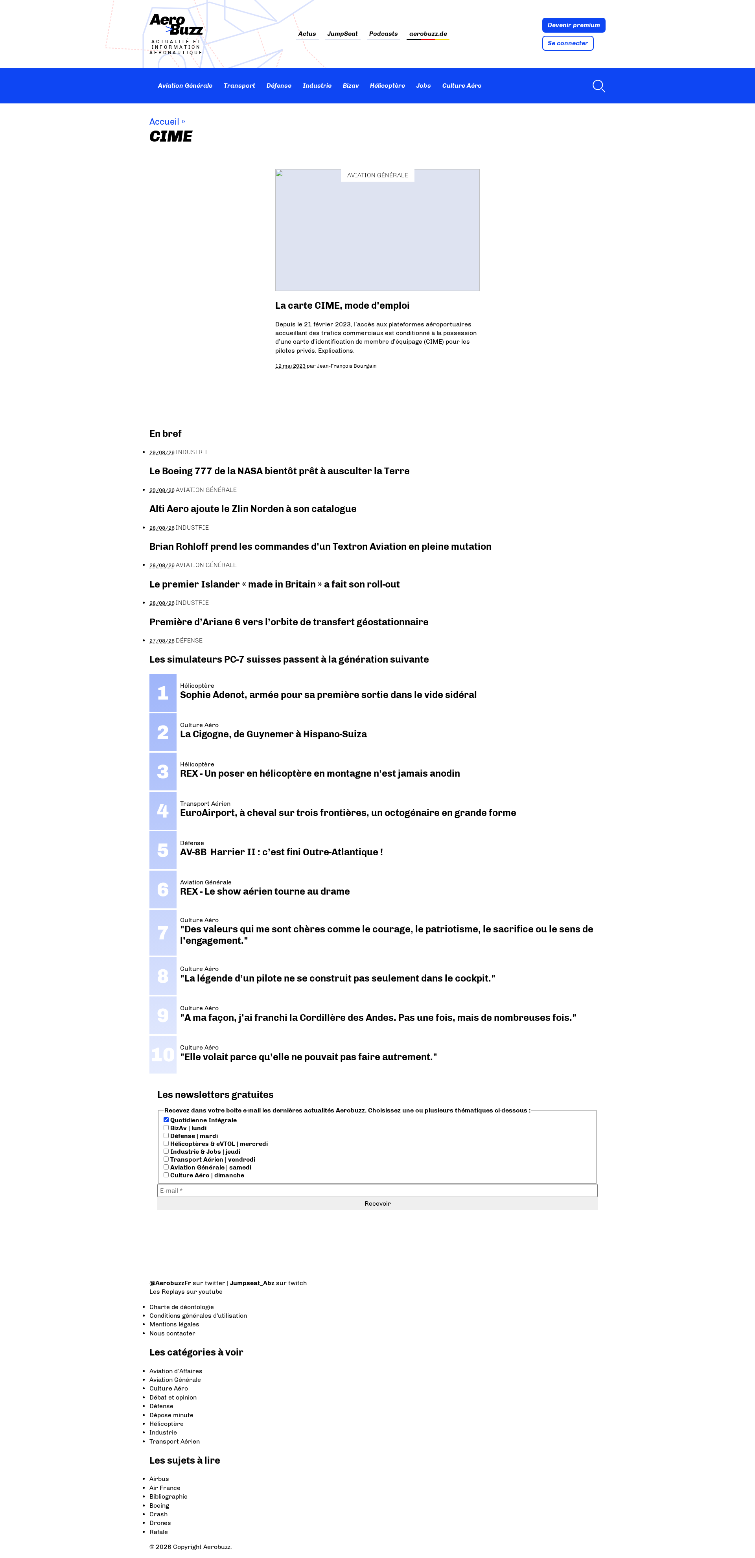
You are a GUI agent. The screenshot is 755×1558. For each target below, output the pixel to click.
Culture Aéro (462, 85)
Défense (279, 85)
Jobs (423, 85)
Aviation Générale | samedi (210, 1167)
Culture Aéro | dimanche (206, 1175)
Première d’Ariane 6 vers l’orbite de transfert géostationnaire (289, 622)
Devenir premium (574, 25)
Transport (239, 85)
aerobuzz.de (428, 34)
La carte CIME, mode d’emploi (342, 305)
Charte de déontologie (181, 1307)
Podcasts (383, 34)
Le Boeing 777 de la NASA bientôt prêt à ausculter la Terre (279, 471)
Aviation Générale (185, 85)
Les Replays (167, 1291)
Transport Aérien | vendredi (212, 1159)
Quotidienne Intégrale (203, 1120)
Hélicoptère (387, 85)
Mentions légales (174, 1324)
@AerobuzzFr (170, 1283)
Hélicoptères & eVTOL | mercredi (218, 1143)
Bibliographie (168, 1496)
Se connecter (568, 43)
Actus (307, 34)
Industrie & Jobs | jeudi (204, 1151)
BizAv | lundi (187, 1128)
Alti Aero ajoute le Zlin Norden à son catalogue (253, 508)
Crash (158, 1514)
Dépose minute (171, 1415)
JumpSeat (343, 34)
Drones (160, 1523)
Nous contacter (172, 1333)
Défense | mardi (193, 1136)
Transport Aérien (174, 1441)
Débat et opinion (173, 1397)
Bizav (351, 85)
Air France (164, 1488)
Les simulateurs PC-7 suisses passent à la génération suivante (289, 659)
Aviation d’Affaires (176, 1371)
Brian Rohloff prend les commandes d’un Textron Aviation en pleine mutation (320, 546)
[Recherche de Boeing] (597, 86)
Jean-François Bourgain (347, 366)
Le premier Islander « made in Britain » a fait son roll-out (274, 584)
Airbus (159, 1478)
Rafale (158, 1532)
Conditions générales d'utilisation (198, 1315)
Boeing (159, 1505)
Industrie (317, 85)
